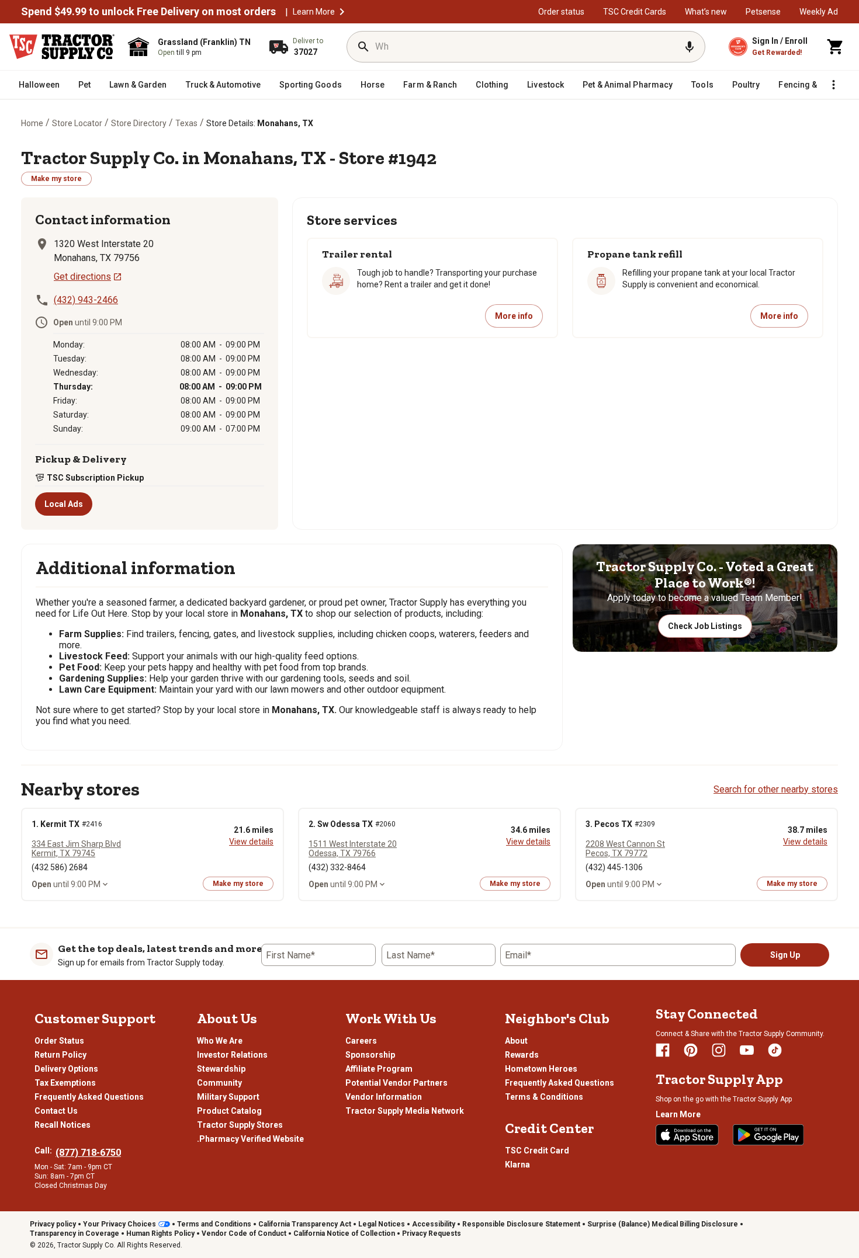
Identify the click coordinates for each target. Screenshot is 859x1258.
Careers (361, 1040)
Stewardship (221, 1068)
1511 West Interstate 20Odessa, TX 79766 (353, 848)
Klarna (517, 1164)
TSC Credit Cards (634, 11)
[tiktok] (775, 1050)
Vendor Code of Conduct (244, 1233)
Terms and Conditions (214, 1224)
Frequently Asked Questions (89, 1096)
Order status (561, 11)
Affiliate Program (379, 1068)
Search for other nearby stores (775, 789)
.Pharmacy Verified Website (250, 1139)
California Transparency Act (304, 1224)
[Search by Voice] (690, 47)
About (516, 1040)
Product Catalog (229, 1110)
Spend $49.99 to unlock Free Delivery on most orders (148, 12)
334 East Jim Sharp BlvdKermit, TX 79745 (76, 848)
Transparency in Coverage (74, 1233)
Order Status (59, 1040)
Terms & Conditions (544, 1096)
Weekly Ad (818, 11)
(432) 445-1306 (614, 867)
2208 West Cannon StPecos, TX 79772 (625, 848)
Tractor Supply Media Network (404, 1110)
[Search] (363, 46)
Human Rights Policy (160, 1233)
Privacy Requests (431, 1233)
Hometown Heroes (541, 1068)
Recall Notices (62, 1125)
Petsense (763, 11)
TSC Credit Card (537, 1150)
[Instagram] (719, 1050)
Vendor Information (383, 1096)
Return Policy (60, 1054)
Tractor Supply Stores (240, 1125)
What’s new (706, 11)
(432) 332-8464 (337, 867)
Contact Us (56, 1110)
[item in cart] (836, 47)
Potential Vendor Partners (396, 1082)
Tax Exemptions (65, 1082)
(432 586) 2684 (60, 867)
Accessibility (433, 1224)
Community (219, 1082)
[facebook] (663, 1050)
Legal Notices (381, 1224)
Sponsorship (370, 1054)
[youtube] (747, 1050)
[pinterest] (691, 1050)
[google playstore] (768, 1134)
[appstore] (687, 1134)
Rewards (522, 1054)
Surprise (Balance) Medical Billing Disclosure (662, 1224)
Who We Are (220, 1040)
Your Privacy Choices (119, 1224)
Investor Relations (232, 1054)
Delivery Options (66, 1068)
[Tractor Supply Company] (62, 47)
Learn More (314, 11)
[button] (342, 12)
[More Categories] (833, 85)
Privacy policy (53, 1224)
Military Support (228, 1096)
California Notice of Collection (344, 1233)
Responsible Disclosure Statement (521, 1224)
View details (251, 841)
